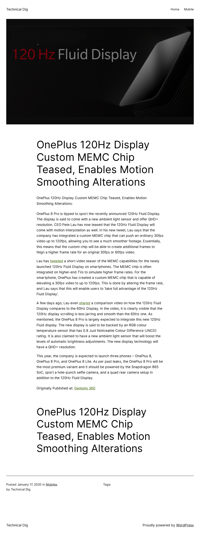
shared (84, 303)
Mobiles (51, 484)
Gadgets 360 (84, 388)
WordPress (185, 525)
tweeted (56, 261)
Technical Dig (17, 9)
